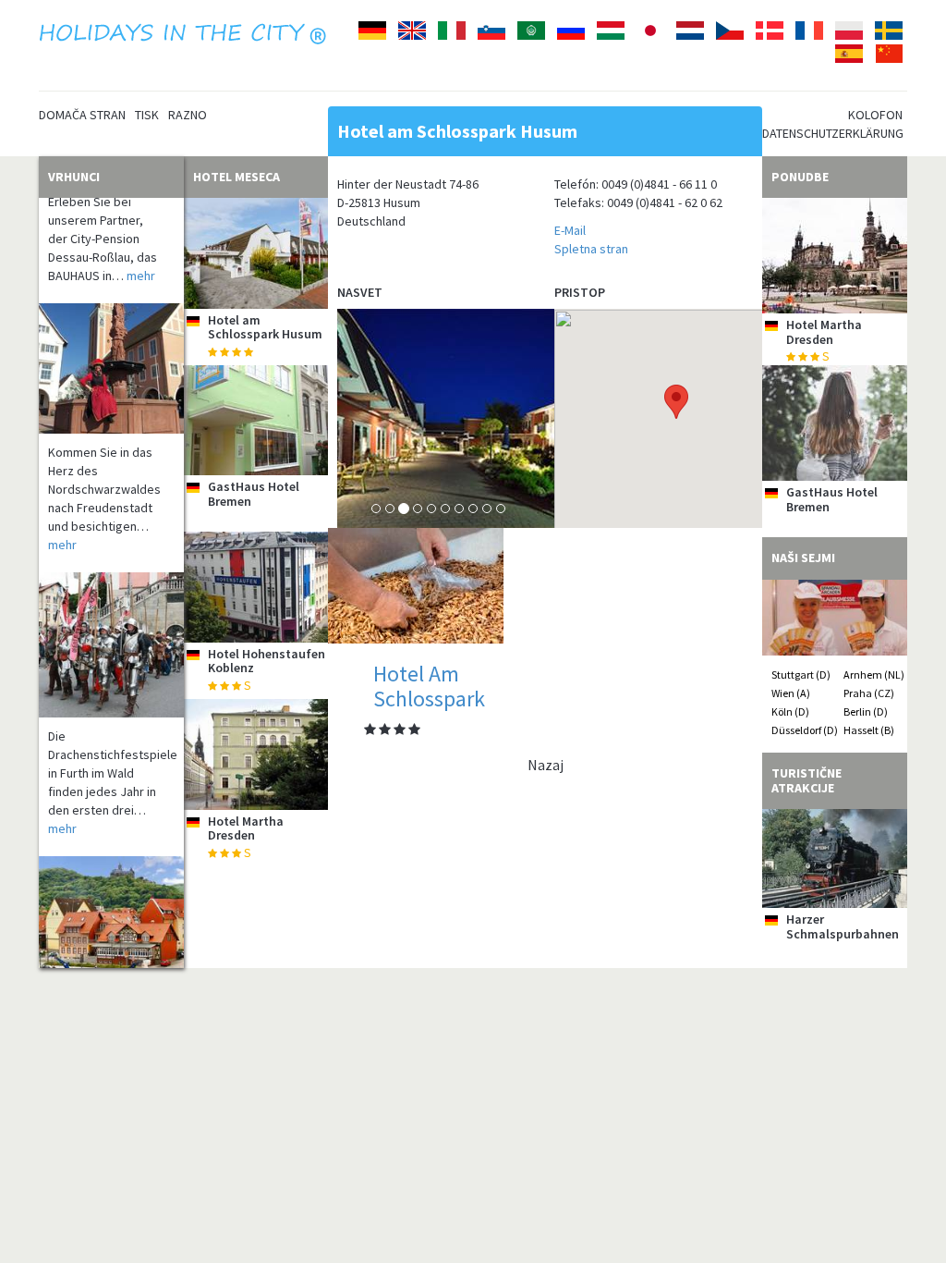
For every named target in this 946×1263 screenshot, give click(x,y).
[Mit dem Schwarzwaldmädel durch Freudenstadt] (111, 352)
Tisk (147, 114)
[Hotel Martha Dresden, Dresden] (256, 754)
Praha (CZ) (868, 693)
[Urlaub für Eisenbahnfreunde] (111, 923)
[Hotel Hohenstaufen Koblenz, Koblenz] (256, 587)
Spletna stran (591, 248)
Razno (187, 114)
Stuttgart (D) (801, 674)
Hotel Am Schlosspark (429, 685)
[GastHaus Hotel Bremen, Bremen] (256, 420)
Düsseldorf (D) (804, 730)
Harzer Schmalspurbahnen (842, 926)
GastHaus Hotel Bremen (253, 493)
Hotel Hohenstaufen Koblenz (266, 660)
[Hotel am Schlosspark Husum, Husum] (256, 253)
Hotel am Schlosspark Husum (265, 327)
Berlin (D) (865, 711)
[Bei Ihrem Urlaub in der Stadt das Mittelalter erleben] (111, 628)
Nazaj (546, 764)
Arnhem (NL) (873, 674)
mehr (141, 259)
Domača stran (82, 114)
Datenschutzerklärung (833, 133)
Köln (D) (790, 711)
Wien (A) (790, 693)
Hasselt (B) (868, 730)
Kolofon (875, 114)
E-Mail (570, 230)
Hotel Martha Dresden (246, 828)
